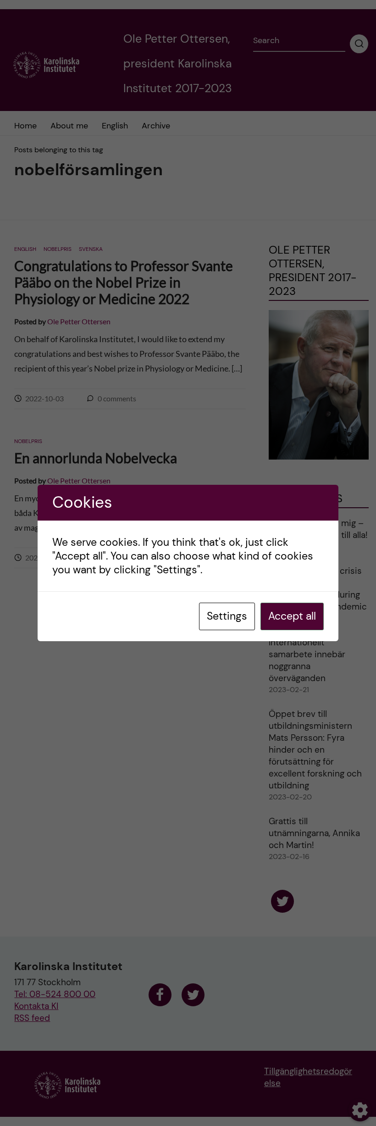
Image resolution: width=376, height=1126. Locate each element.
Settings (227, 616)
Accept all (292, 616)
